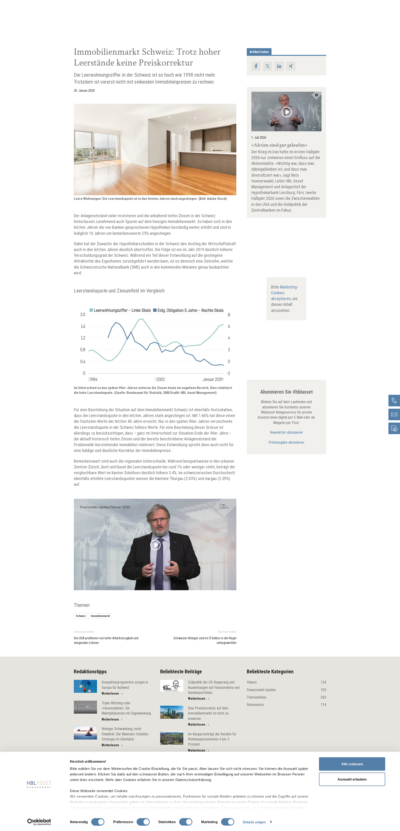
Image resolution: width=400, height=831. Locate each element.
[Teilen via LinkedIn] (279, 66)
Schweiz (81, 616)
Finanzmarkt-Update (286, 690)
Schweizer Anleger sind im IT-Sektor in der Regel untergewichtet (204, 640)
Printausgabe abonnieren (286, 442)
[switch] (143, 821)
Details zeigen (254, 822)
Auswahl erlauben (352, 779)
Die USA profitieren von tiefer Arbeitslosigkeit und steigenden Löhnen (106, 640)
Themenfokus (286, 697)
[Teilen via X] (267, 66)
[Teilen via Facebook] (256, 66)
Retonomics (286, 704)
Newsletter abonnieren (286, 432)
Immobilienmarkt (100, 616)
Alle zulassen (352, 764)
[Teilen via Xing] (290, 66)
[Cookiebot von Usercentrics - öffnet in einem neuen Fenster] (39, 821)
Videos (286, 682)
